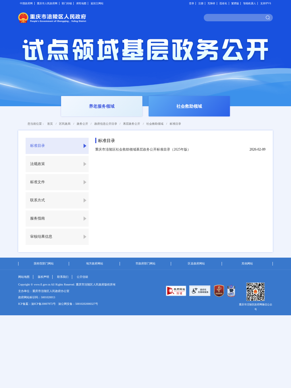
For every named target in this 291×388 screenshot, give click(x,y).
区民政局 (64, 123)
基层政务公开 (131, 123)
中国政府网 (26, 3)
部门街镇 (67, 3)
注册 (200, 3)
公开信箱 (82, 276)
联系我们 (62, 276)
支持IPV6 (265, 3)
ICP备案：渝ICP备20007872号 (37, 303)
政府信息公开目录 (105, 123)
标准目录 (175, 123)
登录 (191, 3)
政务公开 (82, 123)
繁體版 (235, 3)
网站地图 (24, 276)
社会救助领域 (154, 123)
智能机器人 (249, 3)
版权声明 (43, 276)
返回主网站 (97, 3)
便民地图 (81, 3)
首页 (50, 123)
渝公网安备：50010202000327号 (78, 303)
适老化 (223, 3)
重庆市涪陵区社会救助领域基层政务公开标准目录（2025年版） (143, 149)
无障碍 (211, 3)
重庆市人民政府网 (47, 3)
